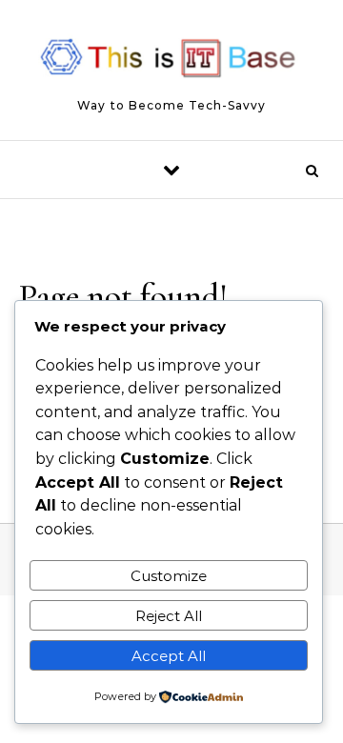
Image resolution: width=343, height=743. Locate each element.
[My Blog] (171, 62)
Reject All (168, 616)
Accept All (168, 656)
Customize (169, 576)
